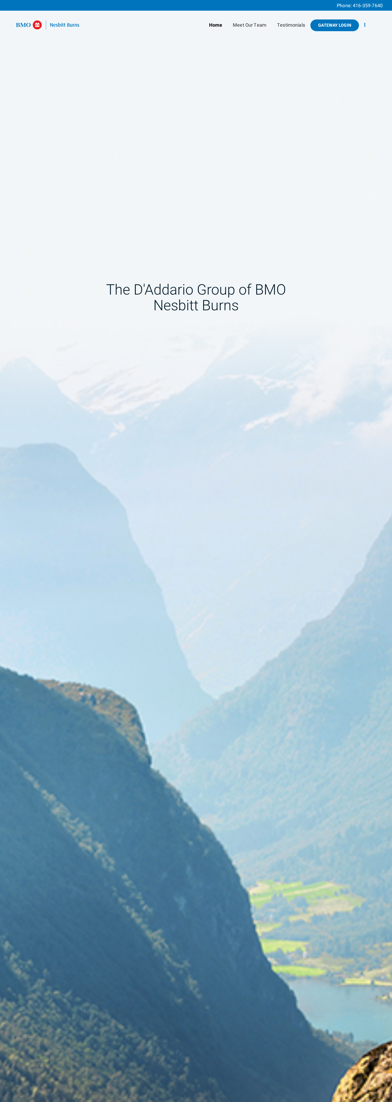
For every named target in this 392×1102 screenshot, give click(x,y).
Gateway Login (334, 25)
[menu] (364, 25)
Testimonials (291, 25)
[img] (196, 551)
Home (215, 25)
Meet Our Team (249, 25)
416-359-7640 (368, 5)
